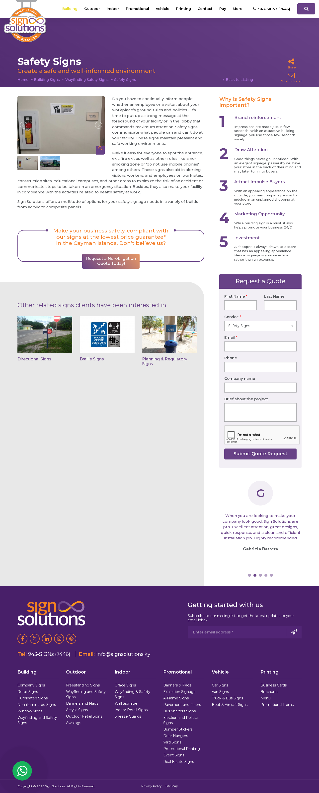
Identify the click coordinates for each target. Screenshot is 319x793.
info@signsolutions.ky (123, 654)
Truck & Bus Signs (227, 698)
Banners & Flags (177, 685)
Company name (239, 378)
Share (291, 67)
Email (230, 337)
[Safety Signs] (61, 125)
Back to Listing (239, 79)
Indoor (113, 8)
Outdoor (92, 8)
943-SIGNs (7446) (49, 654)
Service (232, 316)
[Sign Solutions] (25, 21)
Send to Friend (291, 81)
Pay (222, 8)
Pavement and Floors (182, 704)
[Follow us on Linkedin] (47, 639)
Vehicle (162, 8)
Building (70, 8)
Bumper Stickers (177, 729)
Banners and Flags (82, 703)
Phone (230, 357)
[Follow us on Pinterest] (71, 639)
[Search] (306, 8)
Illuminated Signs (32, 698)
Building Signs (47, 79)
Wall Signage (126, 703)
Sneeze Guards (128, 716)
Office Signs (125, 685)
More (237, 8)
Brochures (269, 691)
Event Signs (173, 755)
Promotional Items (277, 704)
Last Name (274, 296)
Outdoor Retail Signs (84, 716)
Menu (265, 698)
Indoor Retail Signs (131, 710)
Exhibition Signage (179, 691)
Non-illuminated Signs (36, 704)
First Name (235, 296)
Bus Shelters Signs (179, 711)
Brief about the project (246, 398)
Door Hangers (175, 736)
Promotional (137, 8)
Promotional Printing (181, 748)
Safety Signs (125, 79)
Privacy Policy (151, 786)
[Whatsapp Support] (22, 771)
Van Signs (220, 691)
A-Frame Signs (176, 698)
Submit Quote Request (260, 453)
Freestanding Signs (83, 685)
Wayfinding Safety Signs (87, 79)
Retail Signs (27, 691)
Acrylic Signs (77, 710)
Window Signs (29, 711)
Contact (205, 8)
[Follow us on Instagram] (59, 639)
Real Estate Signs (178, 761)
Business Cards (273, 685)
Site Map (171, 786)
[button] (260, 326)
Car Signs (220, 685)
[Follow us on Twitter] (35, 639)
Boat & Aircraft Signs (229, 704)
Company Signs (31, 685)
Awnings (73, 723)
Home (22, 79)
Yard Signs (172, 742)
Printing (183, 8)
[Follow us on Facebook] (22, 639)
